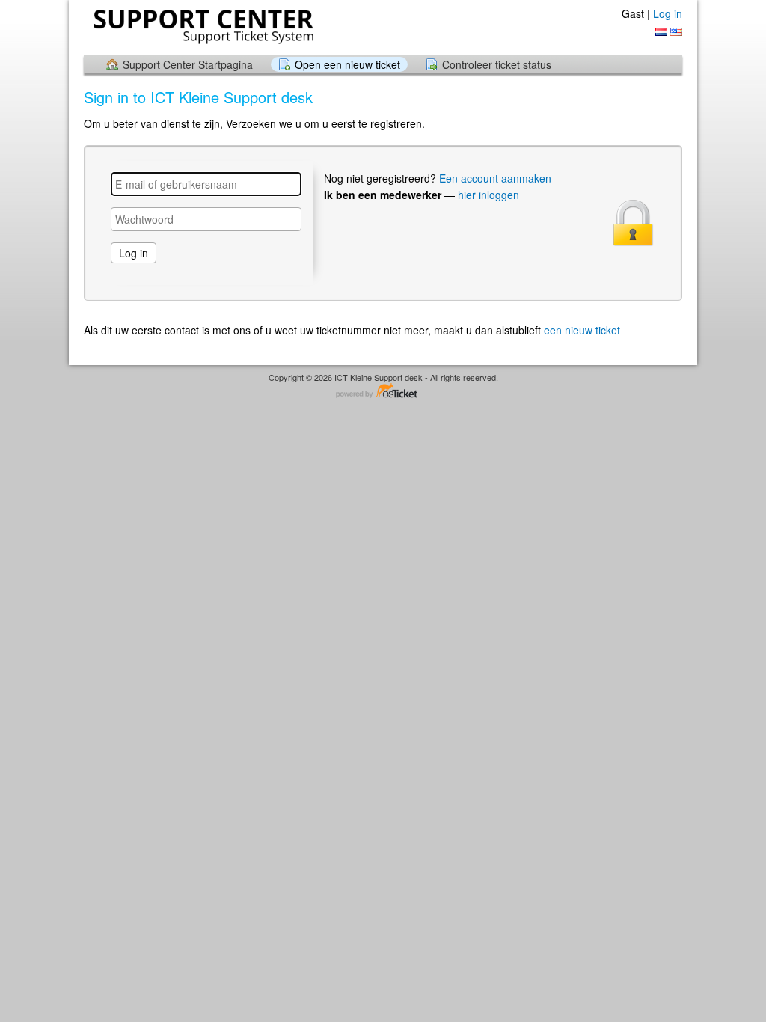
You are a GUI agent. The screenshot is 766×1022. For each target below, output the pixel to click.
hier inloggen (488, 194)
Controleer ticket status (496, 64)
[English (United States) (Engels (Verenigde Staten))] (676, 32)
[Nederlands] (661, 32)
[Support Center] (202, 26)
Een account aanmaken (495, 178)
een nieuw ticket (582, 329)
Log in (667, 13)
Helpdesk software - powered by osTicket (383, 391)
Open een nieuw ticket (347, 64)
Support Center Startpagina (188, 64)
